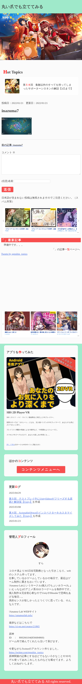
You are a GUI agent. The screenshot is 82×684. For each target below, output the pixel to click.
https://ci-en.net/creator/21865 (24, 626)
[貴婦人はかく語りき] (17, 321)
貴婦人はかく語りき (10, 332)
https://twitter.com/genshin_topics (26, 652)
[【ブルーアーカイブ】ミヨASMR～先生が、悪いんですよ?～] (17, 218)
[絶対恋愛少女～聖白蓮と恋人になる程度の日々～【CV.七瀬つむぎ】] (43, 321)
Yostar (7, 230)
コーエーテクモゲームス (63, 334)
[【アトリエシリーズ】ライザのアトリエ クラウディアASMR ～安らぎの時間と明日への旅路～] (69, 321)
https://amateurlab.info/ (21, 615)
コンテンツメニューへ (41, 469)
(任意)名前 (7, 181)
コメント (8, 152)
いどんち (7, 334)
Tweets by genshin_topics (14, 254)
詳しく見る (11, 445)
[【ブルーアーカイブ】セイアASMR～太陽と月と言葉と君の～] (43, 218)
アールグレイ (34, 334)
